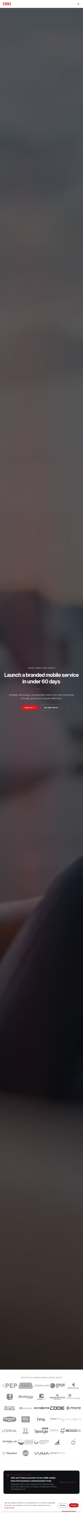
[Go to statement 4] (43, 689)
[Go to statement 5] (46, 689)
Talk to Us (28, 707)
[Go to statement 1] (34, 689)
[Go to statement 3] (39, 689)
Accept (73, 1505)
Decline (62, 1505)
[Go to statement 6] (49, 689)
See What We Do (51, 707)
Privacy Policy (9, 1508)
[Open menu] (78, 4)
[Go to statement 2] (36, 689)
